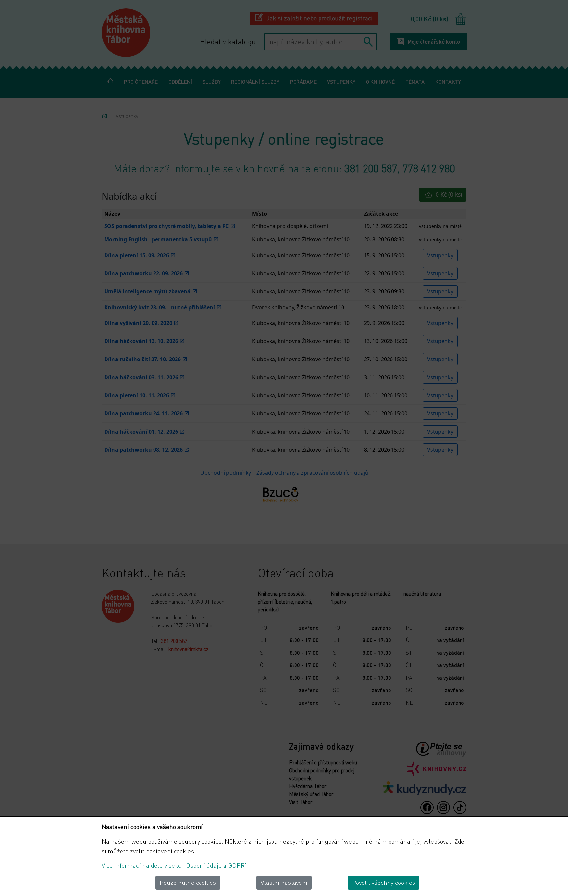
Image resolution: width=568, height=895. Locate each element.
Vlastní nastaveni (284, 882)
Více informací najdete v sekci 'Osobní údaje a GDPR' (174, 865)
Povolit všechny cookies (383, 882)
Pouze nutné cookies (188, 882)
